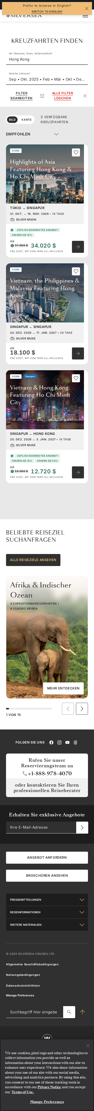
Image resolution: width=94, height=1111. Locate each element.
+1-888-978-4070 (50, 773)
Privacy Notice (49, 1087)
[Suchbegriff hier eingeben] (69, 1012)
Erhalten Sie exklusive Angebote (47, 814)
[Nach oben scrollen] (82, 1012)
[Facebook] (51, 742)
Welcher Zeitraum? (20, 73)
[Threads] (75, 742)
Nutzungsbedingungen (23, 975)
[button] (82, 709)
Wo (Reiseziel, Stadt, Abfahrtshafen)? (31, 53)
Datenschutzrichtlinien (23, 985)
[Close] (87, 1045)
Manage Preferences (20, 995)
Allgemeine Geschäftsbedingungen (32, 964)
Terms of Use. (23, 1092)
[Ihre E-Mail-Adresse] (82, 827)
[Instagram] (59, 742)
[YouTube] (67, 742)
